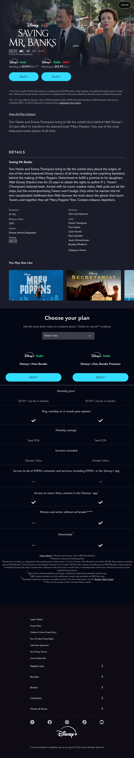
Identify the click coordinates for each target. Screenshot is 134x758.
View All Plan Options (22, 114)
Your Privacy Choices (38, 652)
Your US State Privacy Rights (42, 639)
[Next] (128, 285)
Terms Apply (45, 555)
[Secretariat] (94, 285)
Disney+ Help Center (104, 579)
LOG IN (124, 5)
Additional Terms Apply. (70, 103)
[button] (67, 666)
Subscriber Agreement (39, 645)
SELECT (24, 76)
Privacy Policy (35, 626)
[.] (32, 722)
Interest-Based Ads (38, 658)
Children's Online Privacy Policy (43, 632)
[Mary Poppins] (36, 285)
